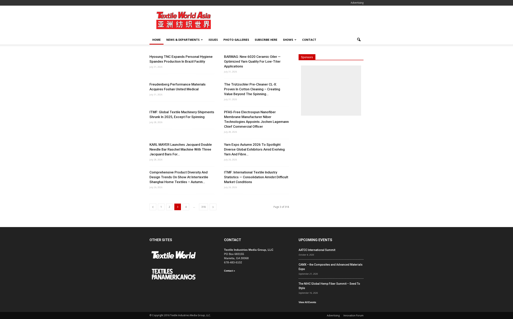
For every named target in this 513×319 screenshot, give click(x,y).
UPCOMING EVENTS (315, 240)
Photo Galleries (236, 40)
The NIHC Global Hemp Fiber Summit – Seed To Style (329, 286)
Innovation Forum (353, 315)
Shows (288, 40)
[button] (359, 40)
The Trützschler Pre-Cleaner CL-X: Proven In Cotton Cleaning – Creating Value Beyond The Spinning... (252, 89)
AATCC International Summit (317, 250)
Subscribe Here (266, 40)
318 (203, 207)
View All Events (307, 302)
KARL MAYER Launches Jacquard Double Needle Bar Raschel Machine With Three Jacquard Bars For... (180, 149)
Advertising (357, 2)
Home (156, 40)
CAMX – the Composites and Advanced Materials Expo (331, 267)
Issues (213, 40)
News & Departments (183, 40)
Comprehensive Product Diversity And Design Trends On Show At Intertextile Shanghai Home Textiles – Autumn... (178, 177)
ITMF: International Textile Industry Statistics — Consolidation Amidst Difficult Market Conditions (256, 177)
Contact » (229, 270)
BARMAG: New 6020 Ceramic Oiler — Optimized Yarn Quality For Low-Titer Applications (252, 61)
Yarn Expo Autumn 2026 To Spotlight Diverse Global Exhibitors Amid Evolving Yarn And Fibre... (254, 149)
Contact (309, 40)
